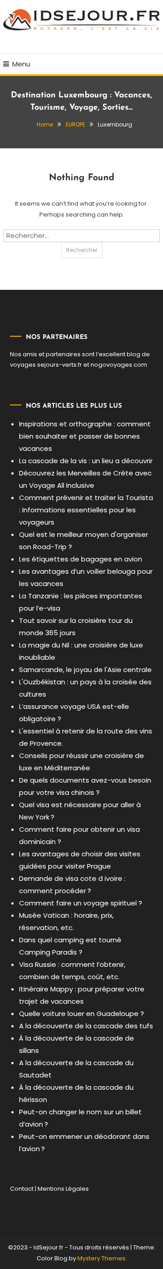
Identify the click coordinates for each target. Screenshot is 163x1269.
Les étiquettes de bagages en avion (80, 559)
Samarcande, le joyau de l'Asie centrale (85, 669)
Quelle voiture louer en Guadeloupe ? (81, 1013)
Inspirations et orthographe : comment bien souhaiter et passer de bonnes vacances (85, 436)
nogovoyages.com (119, 364)
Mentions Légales (63, 1188)
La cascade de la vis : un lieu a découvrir (86, 460)
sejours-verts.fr (59, 364)
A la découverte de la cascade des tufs (86, 1026)
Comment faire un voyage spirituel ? (80, 903)
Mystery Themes (101, 1258)
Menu (21, 64)
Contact (22, 1188)
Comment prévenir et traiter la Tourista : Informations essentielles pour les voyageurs (86, 510)
